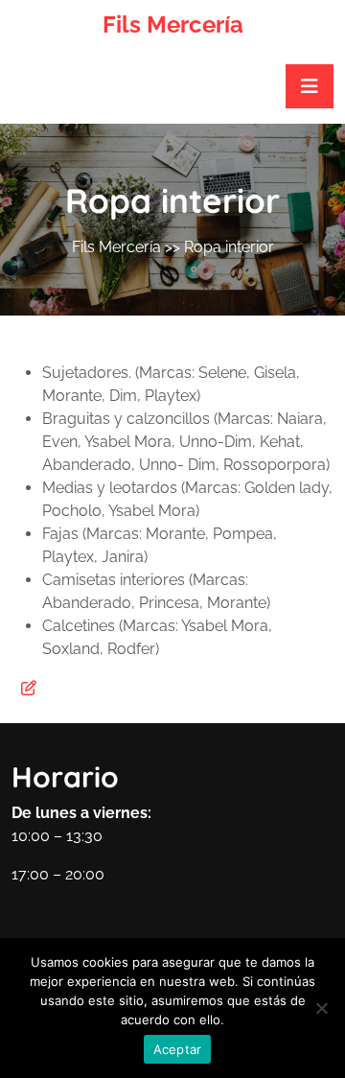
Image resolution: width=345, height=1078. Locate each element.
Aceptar (177, 1049)
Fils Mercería (173, 24)
